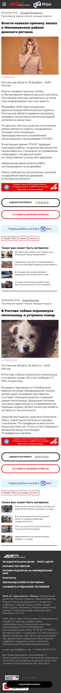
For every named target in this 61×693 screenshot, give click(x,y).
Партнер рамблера (29, 678)
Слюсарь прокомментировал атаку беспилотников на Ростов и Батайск (33, 283)
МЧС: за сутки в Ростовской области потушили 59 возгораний (33, 527)
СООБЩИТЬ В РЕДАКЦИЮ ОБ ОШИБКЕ (26, 586)
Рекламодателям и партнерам (23, 582)
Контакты (9, 578)
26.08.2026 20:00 (10, 300)
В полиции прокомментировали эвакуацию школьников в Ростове (31, 273)
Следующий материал (29, 684)
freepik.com (8, 76)
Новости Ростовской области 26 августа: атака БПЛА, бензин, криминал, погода (35, 507)
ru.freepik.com (9, 359)
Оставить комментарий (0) (30, 214)
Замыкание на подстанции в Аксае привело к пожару (32, 537)
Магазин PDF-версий (16, 566)
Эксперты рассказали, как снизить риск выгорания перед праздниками (34, 253)
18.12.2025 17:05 (9, 12)
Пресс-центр (45, 561)
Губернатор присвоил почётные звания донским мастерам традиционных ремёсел (36, 263)
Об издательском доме (18, 561)
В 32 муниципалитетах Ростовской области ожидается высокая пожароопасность (32, 519)
